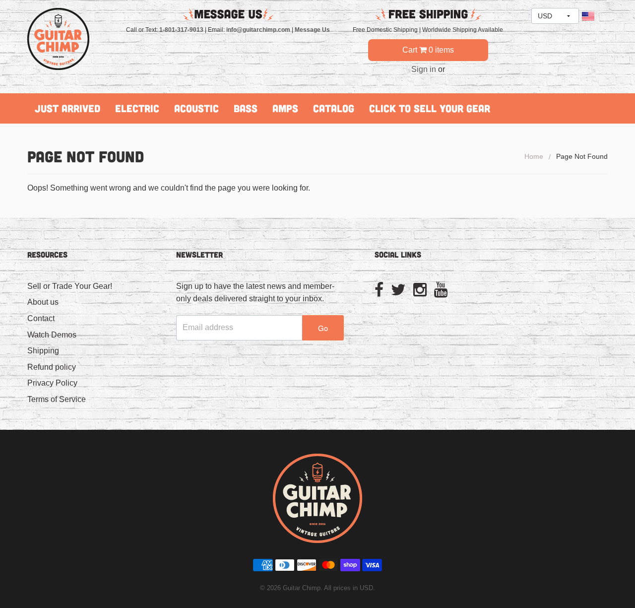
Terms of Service (56, 399)
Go (323, 328)
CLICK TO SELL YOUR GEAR (429, 108)
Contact (41, 318)
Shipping (43, 350)
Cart (428, 50)
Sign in (423, 69)
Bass (245, 108)
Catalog (333, 108)
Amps (285, 108)
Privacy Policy (52, 383)
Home (533, 156)
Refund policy (51, 367)
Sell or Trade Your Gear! (69, 286)
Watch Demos (51, 335)
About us (43, 302)
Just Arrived (67, 108)
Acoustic (196, 108)
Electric (137, 108)
